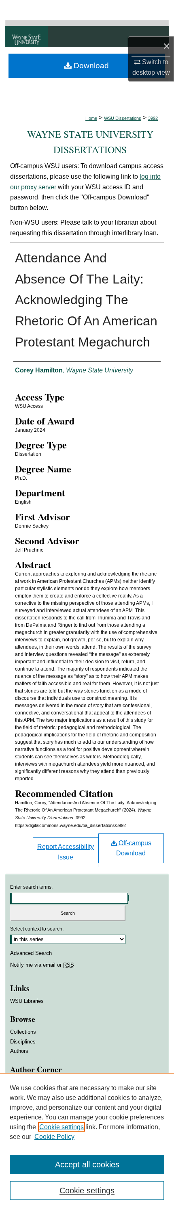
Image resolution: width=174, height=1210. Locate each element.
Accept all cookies (87, 1164)
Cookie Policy (54, 1136)
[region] (87, 1141)
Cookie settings (61, 1126)
